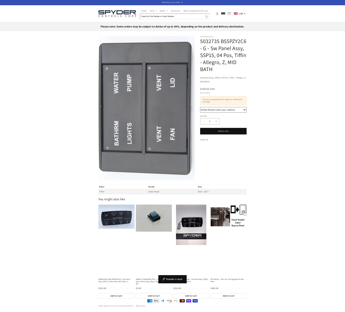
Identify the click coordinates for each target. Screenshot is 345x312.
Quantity (203, 116)
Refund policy (140, 306)
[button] (153, 11)
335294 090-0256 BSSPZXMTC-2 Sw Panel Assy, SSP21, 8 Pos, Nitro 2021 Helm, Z (114, 280)
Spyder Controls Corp (111, 306)
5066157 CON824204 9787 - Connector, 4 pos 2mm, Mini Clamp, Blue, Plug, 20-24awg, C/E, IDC (154, 281)
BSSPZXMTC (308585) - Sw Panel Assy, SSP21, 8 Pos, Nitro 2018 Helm (191, 280)
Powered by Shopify (126, 306)
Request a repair (174, 279)
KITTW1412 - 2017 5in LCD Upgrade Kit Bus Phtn (227, 280)
